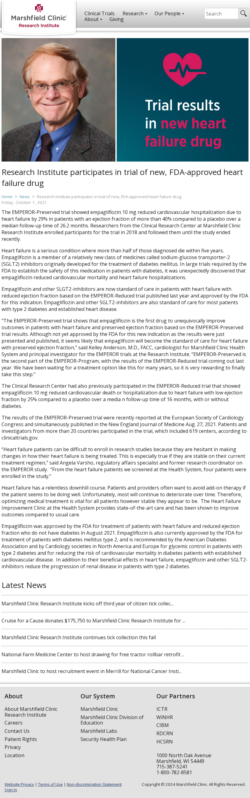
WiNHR (164, 717)
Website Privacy (19, 784)
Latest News (24, 584)
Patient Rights (21, 739)
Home (7, 196)
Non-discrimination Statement (94, 784)
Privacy (13, 747)
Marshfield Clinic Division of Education (112, 720)
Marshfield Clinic (99, 709)
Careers (14, 722)
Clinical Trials (99, 13)
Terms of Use (50, 784)
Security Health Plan (103, 739)
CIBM (162, 725)
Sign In (11, 790)
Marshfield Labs (98, 731)
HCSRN (164, 741)
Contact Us (17, 731)
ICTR (161, 709)
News (25, 196)
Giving (116, 19)
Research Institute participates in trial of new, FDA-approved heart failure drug (109, 196)
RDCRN (164, 733)
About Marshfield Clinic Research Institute (31, 712)
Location (14, 755)
